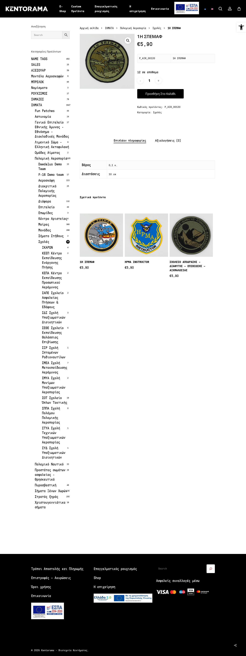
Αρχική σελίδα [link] (89, 28)
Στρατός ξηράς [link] (46, 497)
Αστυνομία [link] (43, 116)
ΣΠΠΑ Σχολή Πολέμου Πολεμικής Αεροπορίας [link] (51, 415)
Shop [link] (97, 578)
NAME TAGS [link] (39, 59)
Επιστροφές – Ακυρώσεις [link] (51, 578)
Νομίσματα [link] (39, 88)
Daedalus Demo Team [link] (50, 166)
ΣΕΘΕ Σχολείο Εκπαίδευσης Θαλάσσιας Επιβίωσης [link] (53, 335)
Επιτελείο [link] (46, 207)
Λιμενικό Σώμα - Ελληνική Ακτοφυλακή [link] (52, 144)
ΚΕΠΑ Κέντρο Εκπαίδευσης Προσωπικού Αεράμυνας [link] (52, 280)
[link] (241, 27)
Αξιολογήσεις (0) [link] (168, 140)
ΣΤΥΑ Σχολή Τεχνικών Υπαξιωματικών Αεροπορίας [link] (53, 435)
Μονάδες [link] (44, 230)
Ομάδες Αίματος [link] (47, 153)
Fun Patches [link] (45, 111)
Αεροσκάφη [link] (46, 180)
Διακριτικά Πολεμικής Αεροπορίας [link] (47, 190)
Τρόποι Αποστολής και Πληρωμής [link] (57, 569)
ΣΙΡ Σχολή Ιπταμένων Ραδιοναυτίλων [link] (53, 352)
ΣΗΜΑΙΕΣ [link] (37, 99)
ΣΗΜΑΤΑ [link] (36, 105)
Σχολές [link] (43, 242)
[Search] (211, 568)
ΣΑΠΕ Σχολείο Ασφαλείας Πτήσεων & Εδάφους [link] (53, 300)
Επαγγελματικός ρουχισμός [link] (115, 569)
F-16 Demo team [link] (51, 175)
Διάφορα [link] (44, 201)
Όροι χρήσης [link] (41, 587)
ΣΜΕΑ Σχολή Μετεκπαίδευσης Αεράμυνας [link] (54, 367)
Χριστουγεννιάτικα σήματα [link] (50, 505)
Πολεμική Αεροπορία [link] (51, 158)
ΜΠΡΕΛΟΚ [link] (37, 82)
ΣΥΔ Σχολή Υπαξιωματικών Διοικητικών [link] (53, 452)
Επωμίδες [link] (45, 213)
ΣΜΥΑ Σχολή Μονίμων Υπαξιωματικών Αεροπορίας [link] (53, 385)
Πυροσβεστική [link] (45, 485)
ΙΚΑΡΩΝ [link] (47, 247)
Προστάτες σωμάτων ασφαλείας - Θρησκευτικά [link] (50, 474)
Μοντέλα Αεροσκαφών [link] (47, 76)
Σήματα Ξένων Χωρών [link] (51, 491)
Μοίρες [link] (43, 224)
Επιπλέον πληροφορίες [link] (130, 140)
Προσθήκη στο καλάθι (160, 94)
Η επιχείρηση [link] (104, 587)
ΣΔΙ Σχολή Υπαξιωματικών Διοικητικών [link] (53, 317)
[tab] (130, 140)
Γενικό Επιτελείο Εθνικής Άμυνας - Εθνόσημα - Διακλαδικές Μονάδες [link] (52, 129)
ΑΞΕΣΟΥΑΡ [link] (38, 70)
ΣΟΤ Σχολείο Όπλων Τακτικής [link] (54, 400)
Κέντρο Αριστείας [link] (52, 219)
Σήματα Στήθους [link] (51, 236)
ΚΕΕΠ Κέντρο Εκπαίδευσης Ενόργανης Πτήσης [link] (52, 260)
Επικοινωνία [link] (41, 596)
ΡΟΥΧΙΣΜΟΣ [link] (39, 93)
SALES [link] (35, 65)
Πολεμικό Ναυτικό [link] (49, 464)
